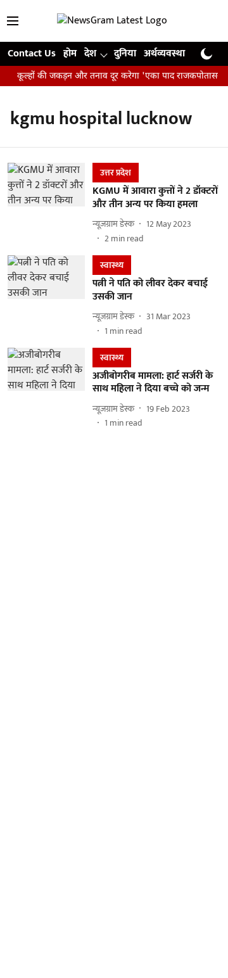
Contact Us (32, 53)
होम (70, 53)
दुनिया (125, 53)
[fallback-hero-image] (50, 204)
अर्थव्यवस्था (164, 53)
